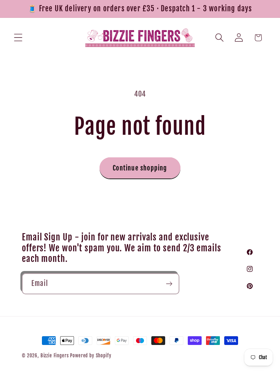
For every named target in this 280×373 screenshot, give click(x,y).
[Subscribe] (169, 283)
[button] (18, 37)
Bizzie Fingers (54, 355)
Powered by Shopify (90, 355)
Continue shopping (140, 168)
